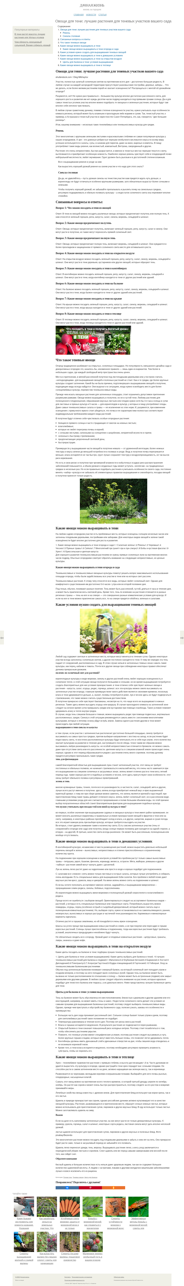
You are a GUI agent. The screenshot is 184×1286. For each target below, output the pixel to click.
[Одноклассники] (113, 1187)
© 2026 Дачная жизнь (22, 1277)
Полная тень (67, 1177)
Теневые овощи (78, 1177)
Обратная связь (119, 1277)
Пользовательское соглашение (82, 1277)
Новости (91, 14)
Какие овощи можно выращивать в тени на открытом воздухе (91, 58)
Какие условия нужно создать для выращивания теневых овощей (93, 52)
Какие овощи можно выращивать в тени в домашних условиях (91, 55)
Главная (79, 14)
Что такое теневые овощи (73, 42)
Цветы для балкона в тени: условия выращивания (88, 61)
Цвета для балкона (90, 1177)
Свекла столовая (71, 36)
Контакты (68, 1277)
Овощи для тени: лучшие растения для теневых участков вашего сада (95, 29)
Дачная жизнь (92, 5)
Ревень (66, 32)
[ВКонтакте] (67, 1187)
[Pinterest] (90, 1187)
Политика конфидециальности (74, 1280)
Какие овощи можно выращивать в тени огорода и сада (91, 48)
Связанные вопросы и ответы (75, 39)
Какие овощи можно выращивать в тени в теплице (85, 65)
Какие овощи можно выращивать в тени (80, 45)
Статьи (102, 14)
